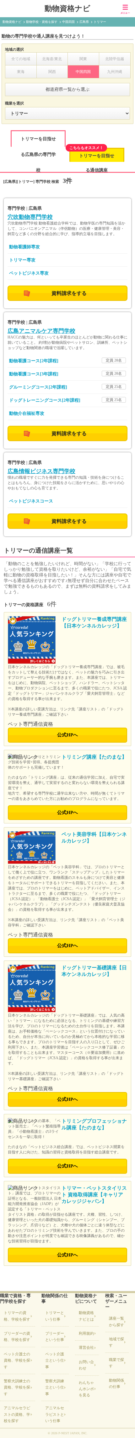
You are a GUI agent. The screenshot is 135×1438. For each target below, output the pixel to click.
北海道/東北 (52, 59)
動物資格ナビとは (86, 1316)
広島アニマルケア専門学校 (41, 331)
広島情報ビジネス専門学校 (41, 471)
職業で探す (116, 1363)
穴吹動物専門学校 (30, 217)
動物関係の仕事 (116, 1383)
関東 (83, 59)
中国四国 (83, 72)
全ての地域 (20, 59)
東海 (20, 72)
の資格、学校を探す (17, 1316)
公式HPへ (67, 734)
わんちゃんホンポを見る (86, 1389)
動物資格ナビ (67, 8)
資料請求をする (69, 293)
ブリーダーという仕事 (54, 1336)
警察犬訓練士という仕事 (54, 1387)
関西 (52, 72)
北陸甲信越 (114, 59)
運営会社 (86, 1347)
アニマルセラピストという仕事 (54, 1414)
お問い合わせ (86, 1365)
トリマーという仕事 (54, 1316)
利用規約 (86, 1333)
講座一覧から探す (116, 1321)
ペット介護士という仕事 (54, 1360)
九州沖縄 (114, 72)
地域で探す (116, 1342)
